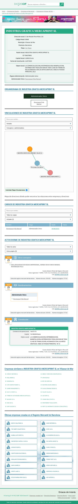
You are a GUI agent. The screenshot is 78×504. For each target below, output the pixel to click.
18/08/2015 (55, 229)
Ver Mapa (28, 48)
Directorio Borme (62, 496)
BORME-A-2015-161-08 (61, 274)
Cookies (73, 498)
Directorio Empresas (50, 496)
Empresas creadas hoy (36, 496)
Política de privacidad (64, 498)
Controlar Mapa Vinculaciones (15, 190)
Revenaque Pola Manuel (33, 79)
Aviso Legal (71, 496)
